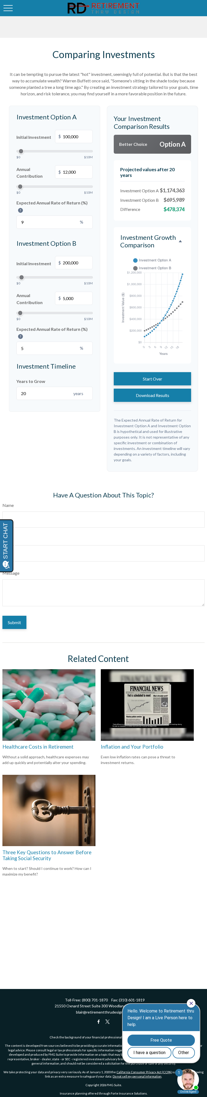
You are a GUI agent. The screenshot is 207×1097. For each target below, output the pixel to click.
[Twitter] (107, 1021)
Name (8, 505)
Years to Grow (30, 381)
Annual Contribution (38, 173)
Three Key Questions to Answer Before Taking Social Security (46, 855)
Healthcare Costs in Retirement (38, 747)
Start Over (152, 378)
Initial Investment (38, 137)
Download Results (152, 395)
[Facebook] (98, 1021)
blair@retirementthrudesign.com (103, 1012)
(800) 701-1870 (95, 1000)
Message (10, 573)
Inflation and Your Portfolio (132, 747)
